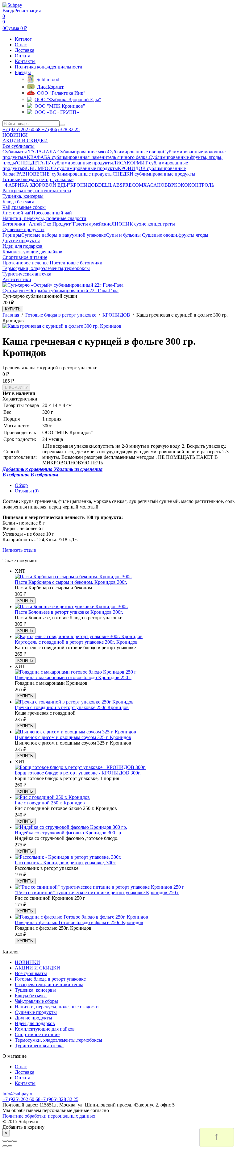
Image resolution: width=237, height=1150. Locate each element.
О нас (21, 44)
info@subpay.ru (18, 1093)
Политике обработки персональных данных (48, 1116)
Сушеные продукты (36, 1012)
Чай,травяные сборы (36, 1001)
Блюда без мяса (31, 995)
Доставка (24, 50)
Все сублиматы (31, 973)
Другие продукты (33, 1017)
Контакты (25, 61)
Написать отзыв (19, 550)
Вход (7, 10)
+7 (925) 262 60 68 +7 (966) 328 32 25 (41, 129)
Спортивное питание (37, 1034)
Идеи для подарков (35, 1023)
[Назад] (4, 1146)
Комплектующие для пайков (45, 1029)
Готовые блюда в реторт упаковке (50, 979)
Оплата (22, 55)
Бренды (23, 72)
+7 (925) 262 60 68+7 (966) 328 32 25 (40, 1099)
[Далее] (9, 1146)
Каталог (23, 39)
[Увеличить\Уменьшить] (14, 1141)
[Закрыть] (4, 1141)
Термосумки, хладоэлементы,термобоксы (58, 1040)
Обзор (21, 485)
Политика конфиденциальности (48, 66)
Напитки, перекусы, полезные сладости (57, 1006)
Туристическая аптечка (39, 1045)
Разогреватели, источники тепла (49, 984)
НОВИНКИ (27, 962)
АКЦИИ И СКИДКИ (37, 967)
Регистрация (27, 10)
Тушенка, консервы (35, 990)
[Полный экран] (9, 1141)
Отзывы (27, 490)
